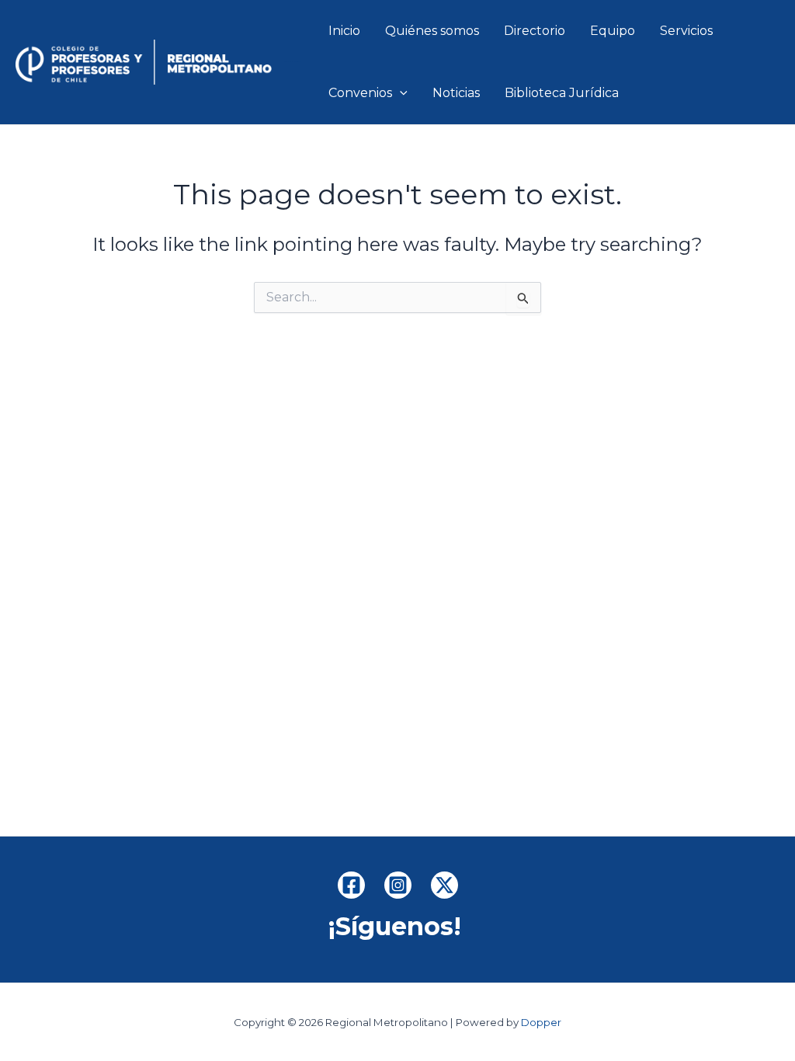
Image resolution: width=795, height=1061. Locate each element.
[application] (400, 93)
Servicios (686, 30)
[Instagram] (397, 885)
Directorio (534, 30)
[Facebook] (351, 885)
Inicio (344, 30)
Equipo (612, 30)
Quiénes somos (432, 30)
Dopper (541, 1022)
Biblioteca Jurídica (562, 92)
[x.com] (444, 885)
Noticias (456, 92)
